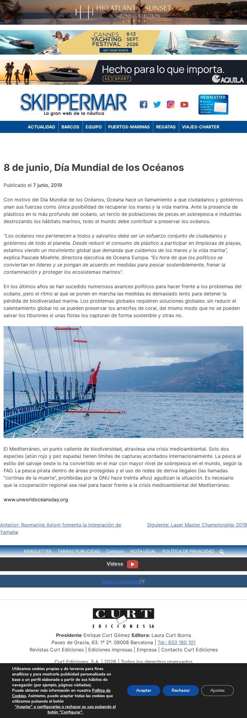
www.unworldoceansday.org (36, 499)
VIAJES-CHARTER (200, 126)
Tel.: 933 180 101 (176, 642)
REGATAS (166, 126)
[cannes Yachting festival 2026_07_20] (123, 53)
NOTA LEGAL (143, 551)
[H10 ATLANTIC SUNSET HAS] (123, 23)
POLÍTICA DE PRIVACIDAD (188, 551)
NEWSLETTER (38, 551)
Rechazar (181, 690)
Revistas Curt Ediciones (57, 650)
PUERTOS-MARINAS (129, 126)
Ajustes (217, 690)
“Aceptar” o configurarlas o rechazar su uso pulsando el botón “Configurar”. (65, 709)
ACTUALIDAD (41, 126)
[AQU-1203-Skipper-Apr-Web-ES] (123, 83)
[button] (221, 551)
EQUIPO (94, 126)
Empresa (147, 650)
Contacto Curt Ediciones (189, 650)
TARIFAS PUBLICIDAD (79, 551)
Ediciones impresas (110, 650)
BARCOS (70, 126)
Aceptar (143, 690)
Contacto (115, 551)
